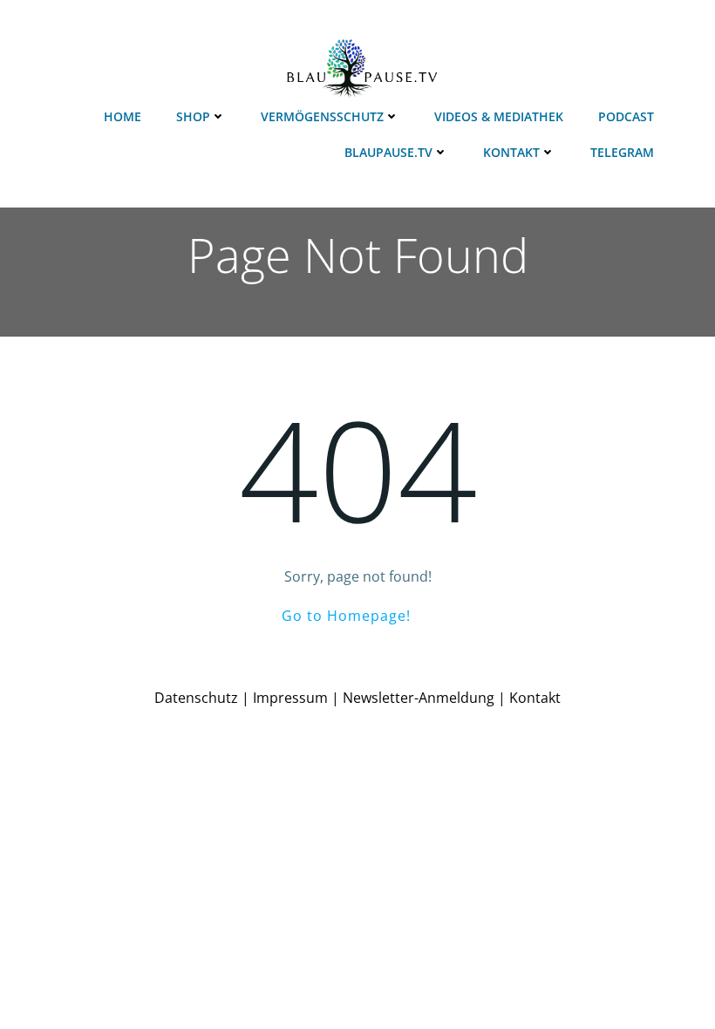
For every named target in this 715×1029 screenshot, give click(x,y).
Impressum (290, 697)
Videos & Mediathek (498, 116)
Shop (193, 116)
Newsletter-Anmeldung (418, 697)
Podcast (626, 116)
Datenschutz (196, 697)
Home (122, 116)
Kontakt (511, 152)
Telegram (622, 152)
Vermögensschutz (322, 116)
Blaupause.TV (388, 152)
